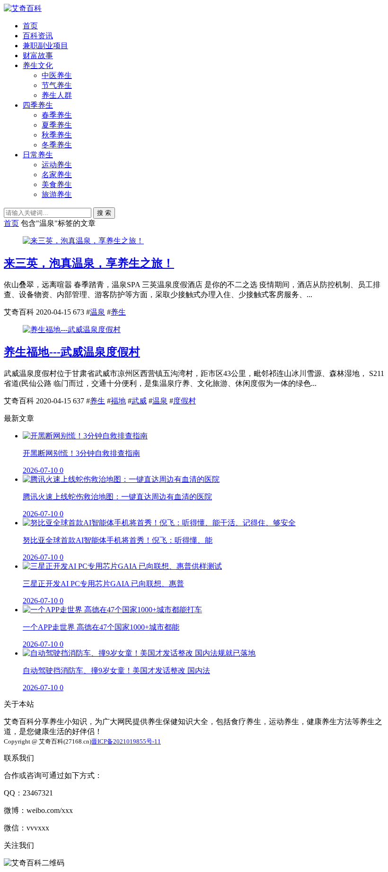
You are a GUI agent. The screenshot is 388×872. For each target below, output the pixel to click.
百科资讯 (38, 36)
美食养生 (57, 184)
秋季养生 (57, 135)
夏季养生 (57, 125)
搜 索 (104, 212)
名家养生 (57, 175)
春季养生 (57, 115)
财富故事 (38, 55)
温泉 (97, 312)
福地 (118, 401)
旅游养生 (57, 194)
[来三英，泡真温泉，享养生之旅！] (83, 241)
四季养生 (38, 105)
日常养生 (38, 155)
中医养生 (57, 75)
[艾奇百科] (23, 8)
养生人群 (57, 95)
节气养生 (57, 85)
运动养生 (57, 165)
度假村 (184, 401)
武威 (139, 401)
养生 (118, 312)
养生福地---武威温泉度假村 (72, 352)
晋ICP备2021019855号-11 (126, 741)
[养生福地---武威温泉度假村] (72, 329)
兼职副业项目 (45, 46)
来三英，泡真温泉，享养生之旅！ (89, 263)
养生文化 (38, 65)
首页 (30, 26)
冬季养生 (57, 145)
